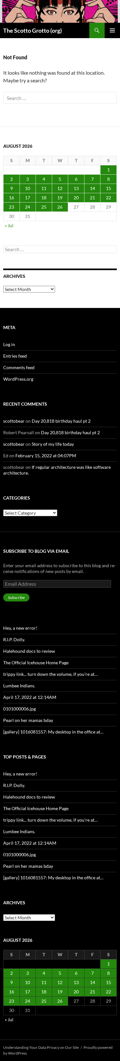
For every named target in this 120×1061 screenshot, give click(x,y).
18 (43, 197)
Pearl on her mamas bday (28, 720)
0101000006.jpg (19, 708)
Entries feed (15, 356)
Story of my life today (53, 444)
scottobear (14, 421)
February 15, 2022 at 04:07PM (45, 455)
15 (108, 188)
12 (59, 188)
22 (108, 197)
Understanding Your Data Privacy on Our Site (41, 1047)
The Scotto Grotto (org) (32, 30)
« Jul (9, 225)
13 (76, 188)
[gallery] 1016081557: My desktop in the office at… (53, 731)
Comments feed (19, 367)
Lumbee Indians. (19, 685)
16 (11, 197)
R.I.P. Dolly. (14, 639)
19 (59, 197)
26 (59, 207)
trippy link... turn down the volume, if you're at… (50, 674)
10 (27, 188)
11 (43, 188)
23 (11, 207)
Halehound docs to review (29, 651)
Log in (9, 344)
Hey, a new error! (20, 628)
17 (27, 197)
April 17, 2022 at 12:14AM (29, 697)
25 (43, 207)
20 (76, 197)
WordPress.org (18, 379)
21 (92, 197)
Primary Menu (112, 30)
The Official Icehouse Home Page (35, 662)
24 (27, 207)
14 (92, 188)
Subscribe (16, 597)
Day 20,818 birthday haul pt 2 (61, 421)
